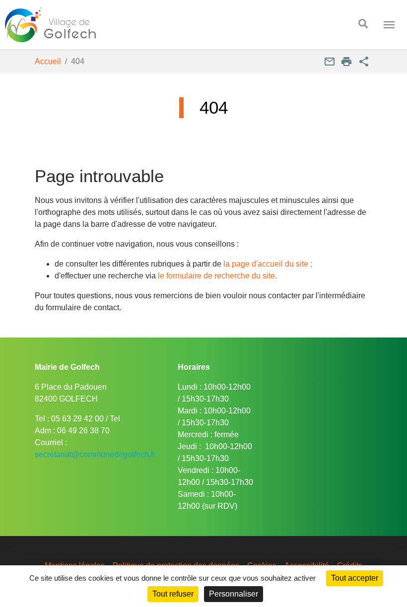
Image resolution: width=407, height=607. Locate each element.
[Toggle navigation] (389, 24)
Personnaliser (233, 594)
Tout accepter (354, 578)
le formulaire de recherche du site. (217, 275)
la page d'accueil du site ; (267, 264)
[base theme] (169, 25)
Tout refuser (173, 594)
